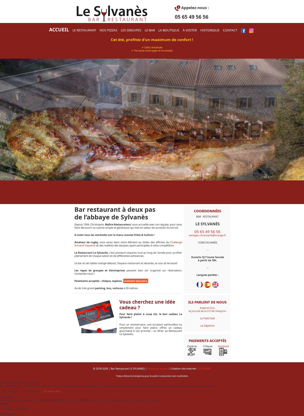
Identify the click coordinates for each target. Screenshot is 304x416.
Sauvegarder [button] (7, 414)
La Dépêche (207, 325)
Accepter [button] (7, 408)
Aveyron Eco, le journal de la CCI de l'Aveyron (207, 309)
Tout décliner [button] (31, 391)
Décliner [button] (23, 408)
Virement (223, 346)
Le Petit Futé (207, 318)
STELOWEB (204, 368)
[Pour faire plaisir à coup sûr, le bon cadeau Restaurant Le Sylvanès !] (96, 316)
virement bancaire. (136, 281)
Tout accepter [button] (10, 391)
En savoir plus (52, 391)
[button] (155, 184)
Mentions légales (157, 368)
